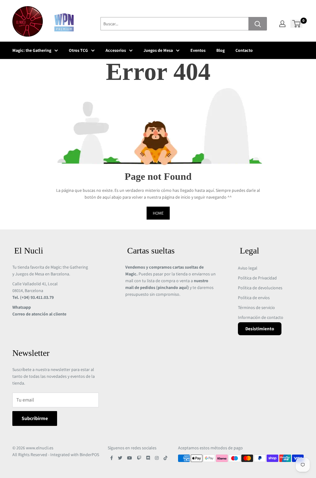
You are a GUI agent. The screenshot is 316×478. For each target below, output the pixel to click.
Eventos (198, 50)
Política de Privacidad (257, 278)
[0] (296, 24)
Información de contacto (260, 317)
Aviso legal (247, 268)
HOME (158, 213)
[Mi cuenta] (282, 23)
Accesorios (116, 50)
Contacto (244, 50)
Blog (220, 50)
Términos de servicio (256, 307)
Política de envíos (254, 297)
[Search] (257, 24)
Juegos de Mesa (158, 50)
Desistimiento (259, 329)
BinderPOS (89, 454)
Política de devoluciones (260, 288)
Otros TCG (78, 50)
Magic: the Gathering (31, 50)
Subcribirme (35, 418)
